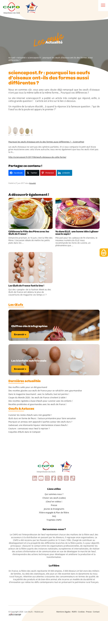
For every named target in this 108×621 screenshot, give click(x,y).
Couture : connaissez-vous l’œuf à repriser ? (29, 428)
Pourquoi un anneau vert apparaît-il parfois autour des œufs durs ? (40, 422)
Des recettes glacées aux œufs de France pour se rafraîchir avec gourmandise (45, 390)
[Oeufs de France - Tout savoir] (31, 8)
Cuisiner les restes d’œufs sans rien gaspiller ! (30, 415)
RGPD (74, 611)
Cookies (81, 611)
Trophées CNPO (54, 520)
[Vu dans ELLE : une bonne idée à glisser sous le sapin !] (77, 213)
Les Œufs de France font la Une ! (26, 285)
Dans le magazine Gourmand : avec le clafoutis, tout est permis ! (38, 394)
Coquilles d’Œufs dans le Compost (24, 432)
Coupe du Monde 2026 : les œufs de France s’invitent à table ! (37, 397)
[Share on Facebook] (11, 226)
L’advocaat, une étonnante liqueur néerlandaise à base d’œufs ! (38, 425)
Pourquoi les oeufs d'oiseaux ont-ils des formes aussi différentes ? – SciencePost (46, 141)
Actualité (21, 57)
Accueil (11, 57)
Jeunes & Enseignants (54, 509)
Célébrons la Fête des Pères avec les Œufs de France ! (28, 232)
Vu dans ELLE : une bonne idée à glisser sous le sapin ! (77, 232)
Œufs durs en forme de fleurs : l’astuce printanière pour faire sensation (42, 418)
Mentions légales (63, 611)
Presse (54, 505)
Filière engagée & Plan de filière (54, 512)
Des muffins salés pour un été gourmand (27, 387)
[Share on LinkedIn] (22, 226)
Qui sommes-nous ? (54, 494)
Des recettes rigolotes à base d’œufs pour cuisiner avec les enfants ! (40, 401)
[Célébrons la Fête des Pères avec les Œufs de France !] (30, 213)
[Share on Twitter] (16, 226)
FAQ (54, 516)
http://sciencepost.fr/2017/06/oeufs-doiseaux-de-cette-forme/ (37, 157)
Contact (96, 611)
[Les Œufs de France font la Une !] (30, 267)
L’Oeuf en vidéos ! (54, 501)
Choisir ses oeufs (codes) (54, 498)
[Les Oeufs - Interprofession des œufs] (11, 8)
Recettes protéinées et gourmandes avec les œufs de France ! (37, 404)
